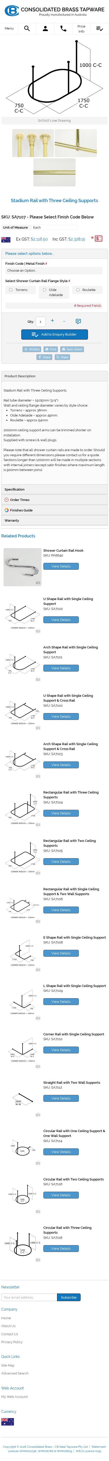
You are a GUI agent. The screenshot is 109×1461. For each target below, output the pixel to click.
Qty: (31, 322)
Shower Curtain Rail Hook (63, 550)
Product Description (20, 376)
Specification (15, 489)
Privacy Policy (12, 1342)
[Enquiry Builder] (100, 28)
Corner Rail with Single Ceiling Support (73, 1034)
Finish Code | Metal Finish (25, 264)
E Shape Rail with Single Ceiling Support (74, 937)
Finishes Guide (21, 510)
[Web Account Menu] (45, 28)
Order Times (19, 500)
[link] (54, 9)
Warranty (12, 520)
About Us (8, 1326)
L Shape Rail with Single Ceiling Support (74, 986)
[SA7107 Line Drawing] (54, 77)
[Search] (27, 28)
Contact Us (9, 1334)
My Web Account (14, 1397)
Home (6, 1318)
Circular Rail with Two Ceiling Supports (73, 1179)
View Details (60, 566)
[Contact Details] (64, 28)
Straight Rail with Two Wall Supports (71, 1082)
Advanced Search (15, 1373)
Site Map (7, 1365)
